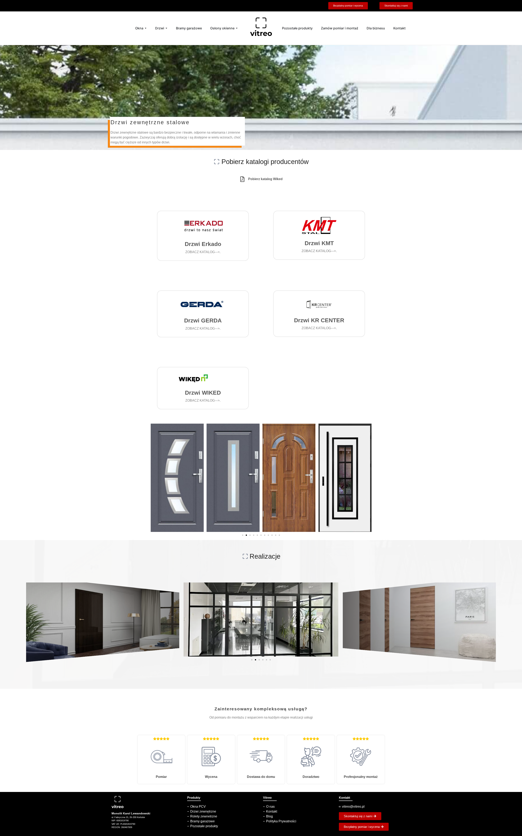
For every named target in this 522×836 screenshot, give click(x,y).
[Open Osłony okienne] (237, 28)
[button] (261, 161)
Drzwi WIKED (203, 393)
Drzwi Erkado (203, 244)
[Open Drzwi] (166, 28)
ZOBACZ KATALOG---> (202, 252)
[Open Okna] (145, 28)
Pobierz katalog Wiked (265, 179)
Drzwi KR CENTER (319, 320)
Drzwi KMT (319, 243)
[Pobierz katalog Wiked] (242, 179)
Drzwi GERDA (203, 320)
